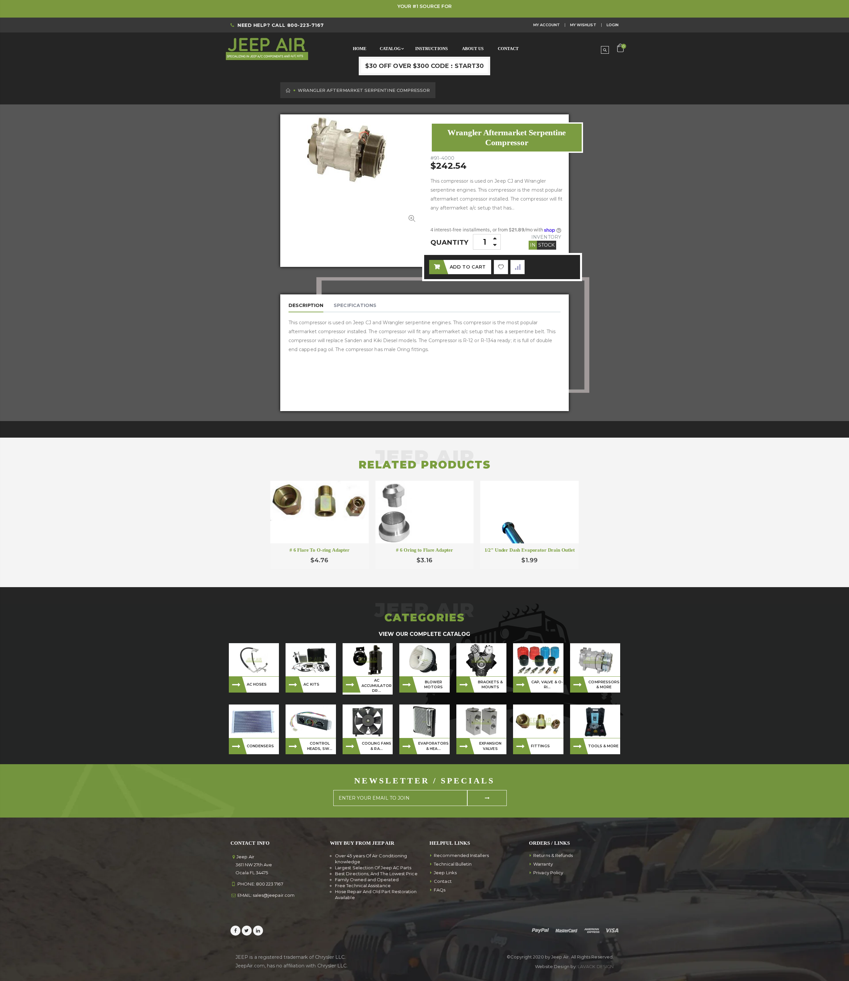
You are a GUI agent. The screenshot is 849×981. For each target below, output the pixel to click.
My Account (546, 25)
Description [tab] (306, 305)
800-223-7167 (305, 25)
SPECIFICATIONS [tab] (355, 305)
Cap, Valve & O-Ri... (547, 684)
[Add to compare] (517, 267)
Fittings (540, 746)
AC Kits (311, 684)
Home (288, 90)
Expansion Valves (490, 746)
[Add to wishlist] (501, 267)
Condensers (260, 746)
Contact (443, 881)
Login (613, 25)
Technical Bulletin (453, 864)
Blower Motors (433, 684)
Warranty (543, 864)
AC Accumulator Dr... (376, 685)
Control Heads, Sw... (320, 746)
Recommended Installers (461, 855)
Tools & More (603, 746)
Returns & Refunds (553, 855)
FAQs (439, 889)
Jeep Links (445, 872)
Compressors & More (604, 684)
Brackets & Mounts (490, 684)
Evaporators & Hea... (433, 746)
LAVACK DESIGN (596, 966)
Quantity (449, 242)
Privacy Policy (548, 872)
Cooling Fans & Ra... (376, 746)
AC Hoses (257, 684)
